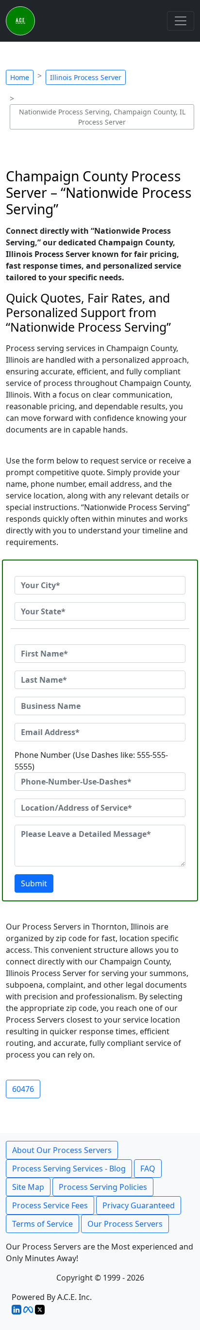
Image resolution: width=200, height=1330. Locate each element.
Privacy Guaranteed (138, 1205)
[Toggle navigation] (180, 21)
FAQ (147, 1168)
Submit (34, 883)
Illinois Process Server (85, 77)
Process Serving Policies (103, 1187)
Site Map (28, 1187)
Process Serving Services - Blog (69, 1168)
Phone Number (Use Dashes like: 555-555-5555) (91, 761)
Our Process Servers (125, 1223)
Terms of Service (42, 1223)
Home (19, 77)
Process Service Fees (50, 1205)
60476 (23, 1089)
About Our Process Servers (62, 1150)
